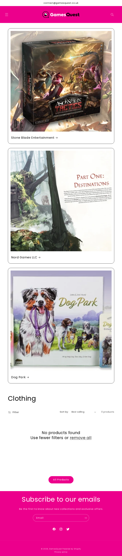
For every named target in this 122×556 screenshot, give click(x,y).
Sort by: (64, 411)
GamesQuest (55, 549)
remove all (81, 437)
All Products (61, 479)
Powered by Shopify (71, 549)
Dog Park (18, 377)
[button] (6, 14)
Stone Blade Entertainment (32, 138)
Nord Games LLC (24, 257)
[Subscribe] (85, 517)
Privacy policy (61, 552)
